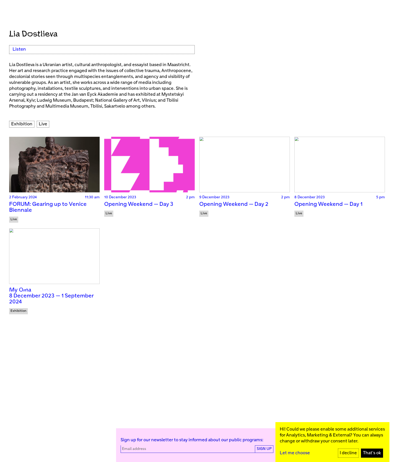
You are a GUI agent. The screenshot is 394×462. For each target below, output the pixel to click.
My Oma (20, 290)
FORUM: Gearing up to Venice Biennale (48, 207)
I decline (348, 453)
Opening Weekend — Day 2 (233, 204)
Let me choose (295, 453)
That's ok (372, 453)
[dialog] (332, 442)
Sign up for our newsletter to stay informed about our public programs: (192, 440)
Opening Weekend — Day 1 (328, 204)
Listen (19, 49)
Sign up (264, 449)
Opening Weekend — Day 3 (138, 204)
